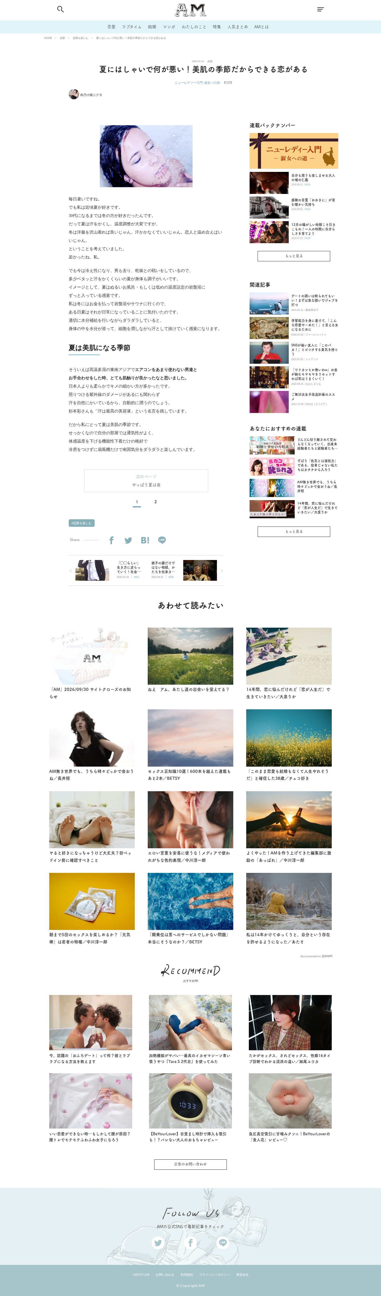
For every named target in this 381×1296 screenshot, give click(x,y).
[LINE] (162, 540)
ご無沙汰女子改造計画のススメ (313, 397)
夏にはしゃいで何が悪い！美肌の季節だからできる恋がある (131, 37)
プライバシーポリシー (214, 1275)
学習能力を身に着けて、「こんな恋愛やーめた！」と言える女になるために (314, 325)
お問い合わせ (165, 1275)
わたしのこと (194, 27)
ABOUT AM (141, 1275)
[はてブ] (145, 540)
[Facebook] (111, 540)
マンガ (169, 27)
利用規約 (187, 1275)
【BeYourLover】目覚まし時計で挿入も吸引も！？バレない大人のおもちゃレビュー (188, 1137)
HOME (48, 38)
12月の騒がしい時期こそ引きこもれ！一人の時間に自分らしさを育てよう (313, 229)
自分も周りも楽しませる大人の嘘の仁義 (313, 177)
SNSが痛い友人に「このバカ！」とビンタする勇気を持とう (314, 350)
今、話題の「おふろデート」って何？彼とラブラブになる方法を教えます (89, 1058)
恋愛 (111, 27)
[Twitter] (128, 540)
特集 (217, 27)
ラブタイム (132, 27)
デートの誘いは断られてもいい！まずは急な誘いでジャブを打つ (314, 300)
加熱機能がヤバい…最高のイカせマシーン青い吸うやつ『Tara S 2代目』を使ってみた (189, 1058)
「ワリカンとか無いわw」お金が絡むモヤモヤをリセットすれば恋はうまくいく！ (314, 374)
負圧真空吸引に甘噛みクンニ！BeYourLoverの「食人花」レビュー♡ (289, 1137)
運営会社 (242, 1275)
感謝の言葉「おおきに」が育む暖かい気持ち (313, 202)
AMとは (261, 27)
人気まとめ (237, 27)
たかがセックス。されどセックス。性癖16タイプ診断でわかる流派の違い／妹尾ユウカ (290, 1058)
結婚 (152, 27)
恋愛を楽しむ (80, 37)
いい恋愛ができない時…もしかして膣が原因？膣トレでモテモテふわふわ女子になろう (90, 1137)
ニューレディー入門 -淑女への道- (198, 83)
